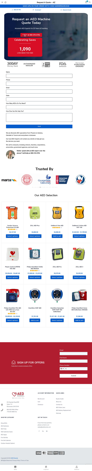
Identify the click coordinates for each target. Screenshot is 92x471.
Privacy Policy (16, 460)
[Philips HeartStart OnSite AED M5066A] (34, 256)
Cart (39, 401)
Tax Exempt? (38, 10)
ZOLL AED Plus (35, 225)
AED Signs (4, 434)
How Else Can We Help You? (15, 111)
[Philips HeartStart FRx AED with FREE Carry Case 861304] (12, 297)
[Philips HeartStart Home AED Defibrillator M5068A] (79, 297)
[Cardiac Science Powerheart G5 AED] (12, 215)
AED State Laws (60, 407)
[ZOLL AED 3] (79, 256)
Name (8, 72)
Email (7, 88)
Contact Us (59, 404)
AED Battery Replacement (63, 410)
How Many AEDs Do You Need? (16, 103)
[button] (86, 2)
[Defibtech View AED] (57, 215)
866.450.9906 (11, 409)
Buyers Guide (60, 399)
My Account (41, 399)
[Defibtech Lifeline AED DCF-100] (79, 215)
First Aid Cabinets (6, 440)
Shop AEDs (4, 423)
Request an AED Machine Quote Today (31, 21)
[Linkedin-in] (43, 431)
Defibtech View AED (57, 225)
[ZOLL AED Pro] (57, 256)
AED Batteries (5, 426)
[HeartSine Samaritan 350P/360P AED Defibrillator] (57, 297)
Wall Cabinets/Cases (7, 431)
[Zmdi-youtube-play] (46, 431)
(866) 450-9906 (17, 9)
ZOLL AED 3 (79, 267)
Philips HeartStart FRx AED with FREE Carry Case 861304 (12, 309)
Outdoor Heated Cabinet (8, 443)
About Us (58, 401)
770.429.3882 (11, 411)
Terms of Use (25, 460)
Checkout (40, 404)
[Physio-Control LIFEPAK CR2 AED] (12, 256)
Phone (8, 80)
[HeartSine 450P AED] (34, 297)
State (7, 95)
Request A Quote (67, 10)
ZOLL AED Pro (57, 267)
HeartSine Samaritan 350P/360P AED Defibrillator (57, 309)
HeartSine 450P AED (34, 308)
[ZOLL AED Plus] (34, 215)
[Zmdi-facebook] (39, 431)
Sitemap (58, 413)
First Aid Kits (4, 437)
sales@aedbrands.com (44, 427)
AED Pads (3, 429)
